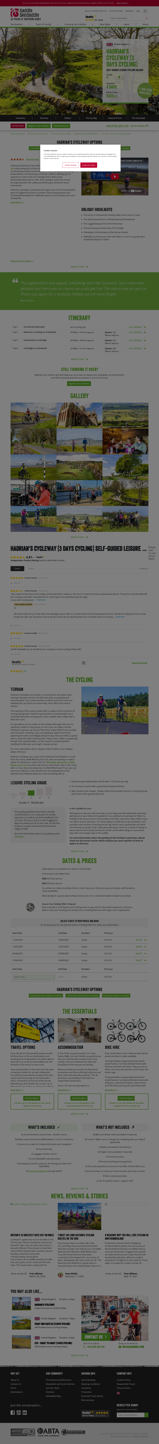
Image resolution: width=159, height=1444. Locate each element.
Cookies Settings (70, 165)
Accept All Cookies (88, 165)
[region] (80, 158)
